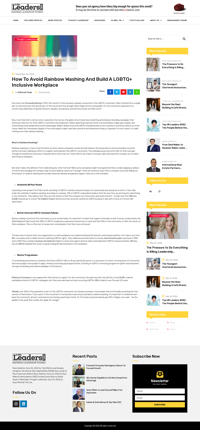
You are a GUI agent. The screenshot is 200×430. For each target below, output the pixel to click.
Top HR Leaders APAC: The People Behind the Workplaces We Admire (174, 127)
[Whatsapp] (137, 92)
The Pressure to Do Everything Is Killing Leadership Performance (167, 251)
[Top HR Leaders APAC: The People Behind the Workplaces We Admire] (153, 125)
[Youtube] (124, 92)
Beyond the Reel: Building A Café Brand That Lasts (174, 107)
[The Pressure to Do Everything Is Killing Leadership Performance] (153, 64)
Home (15, 20)
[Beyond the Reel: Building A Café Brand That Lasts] (153, 105)
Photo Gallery (137, 20)
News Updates (55, 20)
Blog (172, 322)
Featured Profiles (33, 20)
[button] (117, 20)
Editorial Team (25, 92)
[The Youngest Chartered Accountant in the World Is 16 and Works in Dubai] (153, 84)
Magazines (99, 20)
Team (173, 329)
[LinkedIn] (130, 92)
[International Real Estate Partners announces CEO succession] (153, 165)
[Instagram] (16, 403)
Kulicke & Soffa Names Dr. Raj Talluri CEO (103, 402)
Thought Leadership (78, 20)
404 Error (154, 329)
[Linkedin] (23, 403)
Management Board (177, 20)
